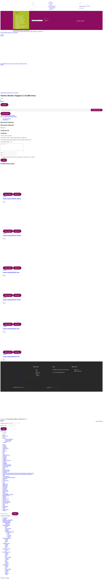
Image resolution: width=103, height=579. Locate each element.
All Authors (5, 447)
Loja (16, 31)
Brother (25, 31)
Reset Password (6, 498)
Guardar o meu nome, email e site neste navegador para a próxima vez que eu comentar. (18, 157)
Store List (4, 507)
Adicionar (4, 104)
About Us (5, 445)
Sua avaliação (3, 141)
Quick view (17, 194)
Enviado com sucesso (7, 464)
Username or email (4, 423)
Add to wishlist (5, 113)
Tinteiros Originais (20, 31)
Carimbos (4, 518)
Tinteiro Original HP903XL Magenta (12, 235)
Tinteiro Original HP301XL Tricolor (12, 299)
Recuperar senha (6, 495)
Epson (6, 541)
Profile (4, 492)
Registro (4, 497)
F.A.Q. (4, 467)
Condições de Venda (56, 369)
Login (3, 428)
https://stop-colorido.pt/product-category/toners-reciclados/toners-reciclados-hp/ (17, 474)
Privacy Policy (5, 490)
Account (4, 446)
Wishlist (4, 510)
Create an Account (99, 421)
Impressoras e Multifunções (8, 519)
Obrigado (4, 489)
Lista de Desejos (6, 476)
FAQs (4, 468)
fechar (8, 577)
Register (4, 496)
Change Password (6, 455)
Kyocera (9, 534)
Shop (4, 504)
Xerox (9, 537)
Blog (4, 449)
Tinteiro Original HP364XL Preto (11, 328)
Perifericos (7, 524)
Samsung (7, 530)
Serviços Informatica (9, 439)
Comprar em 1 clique (96, 109)
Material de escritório (7, 521)
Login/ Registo (5, 480)
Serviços (4, 438)
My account (5, 487)
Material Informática (6, 522)
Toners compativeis (6, 551)
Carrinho (4, 450)
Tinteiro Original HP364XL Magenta (12, 198)
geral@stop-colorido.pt (17, 378)
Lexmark (7, 529)
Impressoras (7, 523)
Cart (3, 451)
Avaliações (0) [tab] (4, 130)
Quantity (2, 101)
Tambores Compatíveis (9, 531)
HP (5, 527)
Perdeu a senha (3, 430)
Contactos (5, 442)
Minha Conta (5, 435)
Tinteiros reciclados (6, 548)
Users (4, 508)
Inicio (4, 434)
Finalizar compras (6, 469)
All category (5, 517)
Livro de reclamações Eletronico (58, 372)
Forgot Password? (6, 471)
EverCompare (5, 466)
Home (14, 31)
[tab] (53, 118)
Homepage (5, 472)
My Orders (5, 488)
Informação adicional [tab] (7, 122)
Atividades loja (6, 448)
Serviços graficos (8, 440)
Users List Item (6, 509)
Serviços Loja (7, 441)
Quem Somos (5, 493)
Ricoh (6, 561)
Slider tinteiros (5, 506)
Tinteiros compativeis (7, 538)
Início (4, 444)
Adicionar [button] (5, 196)
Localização (5, 478)
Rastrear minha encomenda (8, 494)
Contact (4, 461)
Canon (6, 540)
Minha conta (5, 483)
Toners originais (6, 564)
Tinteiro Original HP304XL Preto (11, 356)
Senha (2, 425)
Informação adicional (7, 118)
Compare (4, 459)
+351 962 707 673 (82, 6)
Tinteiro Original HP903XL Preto (11, 272)
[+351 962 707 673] (80, 3)
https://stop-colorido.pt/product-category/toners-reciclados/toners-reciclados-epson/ (18, 473)
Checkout (4, 456)
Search (46, 20)
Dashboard (5, 463)
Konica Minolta (8, 528)
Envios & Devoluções (64, 369)
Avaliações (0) (5, 119)
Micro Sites (22, 387)
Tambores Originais (6, 525)
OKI (6, 560)
